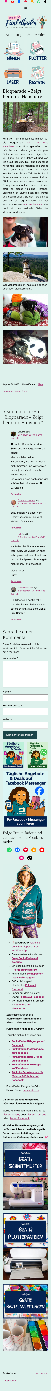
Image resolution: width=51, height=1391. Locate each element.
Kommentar (10, 658)
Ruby (20, 534)
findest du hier (31, 1090)
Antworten (16, 494)
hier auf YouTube (36, 1114)
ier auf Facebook (20, 1118)
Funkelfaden (10, 1373)
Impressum (42, 1373)
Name (7, 691)
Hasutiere (8, 391)
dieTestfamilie (25, 587)
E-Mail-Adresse (12, 705)
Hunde (17, 391)
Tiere (40, 384)
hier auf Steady (12, 1114)
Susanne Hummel (26, 500)
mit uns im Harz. (33, 204)
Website (7, 719)
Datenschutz (10, 1380)
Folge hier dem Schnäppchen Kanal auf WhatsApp (26, 946)
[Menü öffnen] (25, 8)
